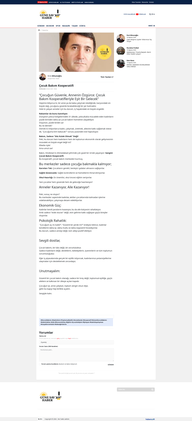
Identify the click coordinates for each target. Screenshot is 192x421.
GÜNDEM (40, 26)
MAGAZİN (66, 26)
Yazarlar (44, 30)
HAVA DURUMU (89, 2)
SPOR (58, 26)
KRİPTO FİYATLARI (77, 2)
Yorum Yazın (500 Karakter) (48, 346)
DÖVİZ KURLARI (54, 2)
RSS (40, 419)
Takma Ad (42, 336)
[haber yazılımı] (150, 419)
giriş (58, 338)
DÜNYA (82, 26)
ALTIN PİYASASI (65, 2)
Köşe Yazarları (136, 2)
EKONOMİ (50, 26)
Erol (55, 76)
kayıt (69, 338)
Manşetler (145, 2)
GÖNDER (111, 365)
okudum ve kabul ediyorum (59, 364)
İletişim (151, 2)
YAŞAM (75, 26)
